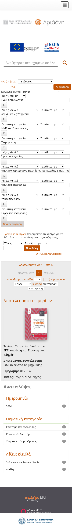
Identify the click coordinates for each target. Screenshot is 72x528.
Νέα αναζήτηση (12, 224)
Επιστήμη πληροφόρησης (21, 427)
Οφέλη (10, 469)
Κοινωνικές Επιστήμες (19, 434)
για (13, 86)
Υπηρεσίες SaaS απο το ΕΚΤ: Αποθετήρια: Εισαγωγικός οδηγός (24, 350)
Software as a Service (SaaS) (22, 462)
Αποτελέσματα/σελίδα (20, 279)
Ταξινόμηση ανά (55, 279)
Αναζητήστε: (8, 81)
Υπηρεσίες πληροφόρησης (21, 441)
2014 (9, 406)
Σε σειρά (37, 284)
